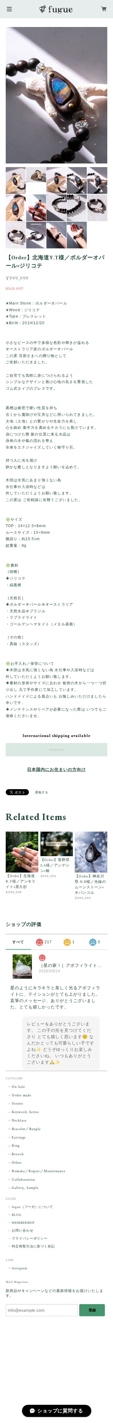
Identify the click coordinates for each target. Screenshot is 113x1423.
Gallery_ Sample (25, 1188)
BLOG (16, 1215)
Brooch (18, 1154)
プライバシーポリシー (30, 1238)
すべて (18, 942)
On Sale (18, 1087)
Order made (22, 1095)
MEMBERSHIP (23, 1223)
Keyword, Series (25, 1112)
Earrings (19, 1137)
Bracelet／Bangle (26, 1129)
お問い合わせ (22, 1231)
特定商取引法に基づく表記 (33, 1246)
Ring (16, 1145)
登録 (92, 1310)
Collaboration (23, 1179)
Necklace (19, 1120)
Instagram (20, 1268)
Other (17, 1162)
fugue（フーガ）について (32, 1207)
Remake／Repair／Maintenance (38, 1171)
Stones (17, 1103)
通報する (41, 793)
